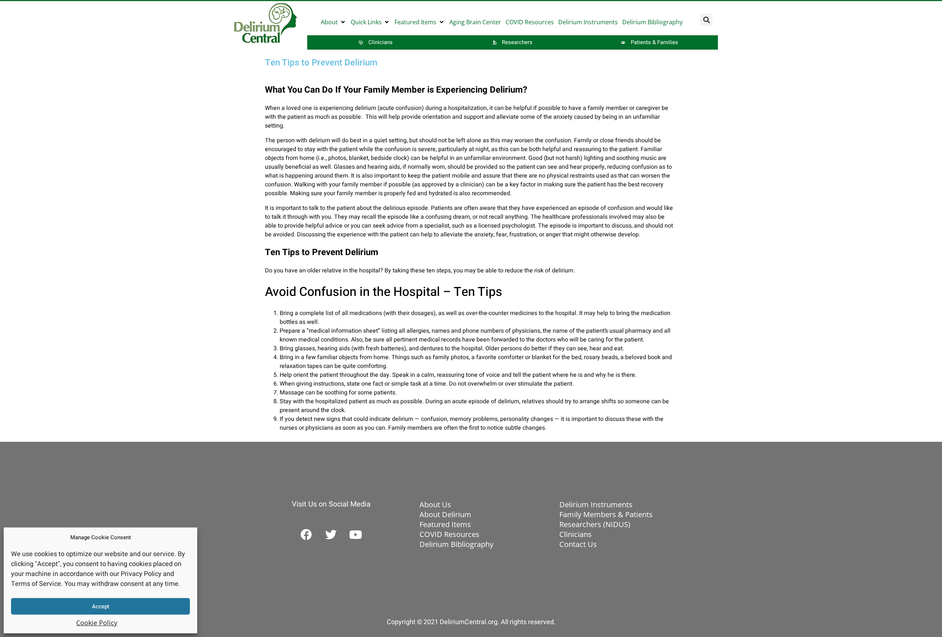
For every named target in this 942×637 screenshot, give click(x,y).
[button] (333, 22)
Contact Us (578, 544)
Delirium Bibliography (456, 544)
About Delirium (445, 514)
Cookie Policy (96, 622)
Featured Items (445, 524)
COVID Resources (449, 534)
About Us (435, 504)
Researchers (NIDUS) (594, 524)
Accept (100, 606)
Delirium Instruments (596, 504)
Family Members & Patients (606, 514)
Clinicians (575, 534)
